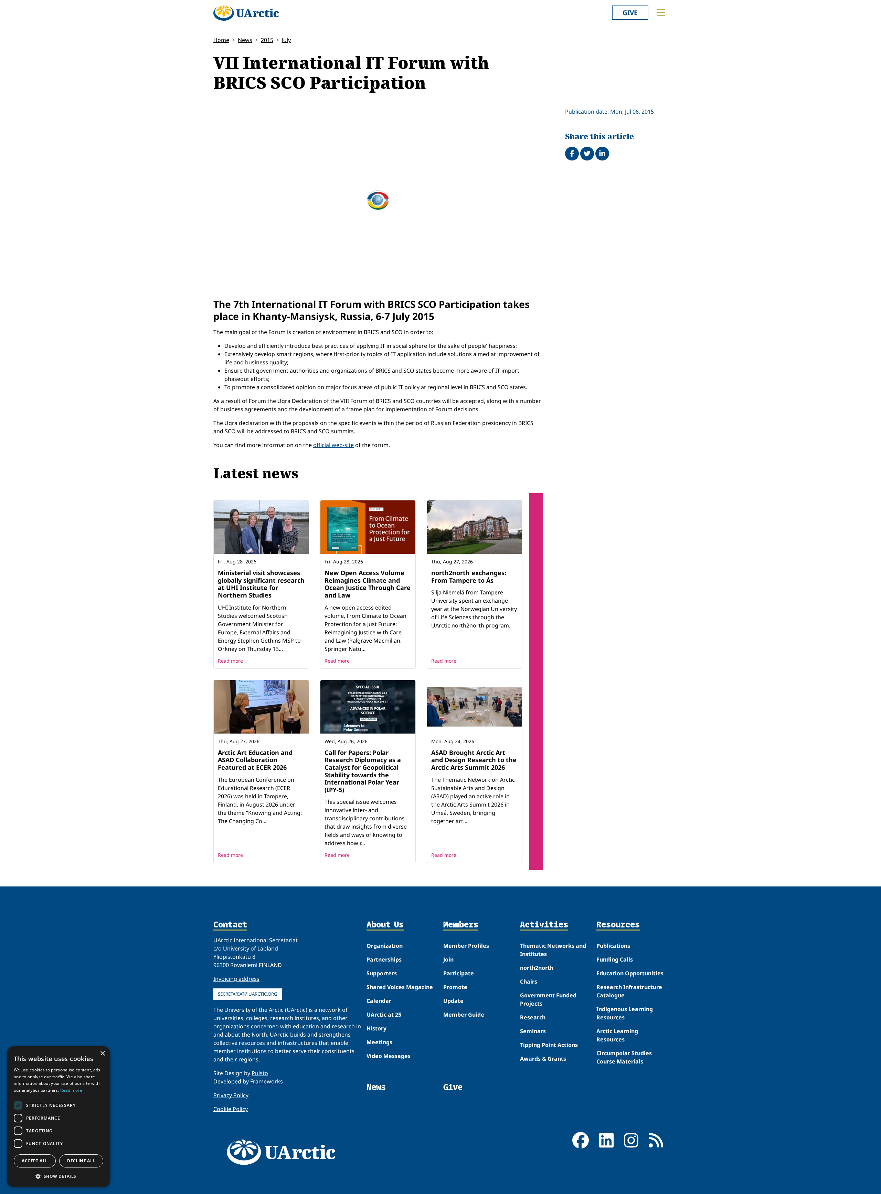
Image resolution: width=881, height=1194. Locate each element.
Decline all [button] (81, 1161)
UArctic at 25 (384, 1014)
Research (532, 1017)
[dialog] (58, 1116)
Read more (230, 660)
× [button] (102, 1053)
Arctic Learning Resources (617, 1035)
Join (448, 959)
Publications (613, 945)
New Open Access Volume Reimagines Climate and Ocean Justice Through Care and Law (368, 584)
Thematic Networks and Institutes (553, 950)
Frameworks (266, 1081)
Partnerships (384, 959)
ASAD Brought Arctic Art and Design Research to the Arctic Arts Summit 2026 (474, 759)
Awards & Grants (543, 1058)
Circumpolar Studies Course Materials (624, 1057)
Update (453, 1001)
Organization (385, 945)
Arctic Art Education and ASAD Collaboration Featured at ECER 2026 (255, 759)
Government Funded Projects (548, 999)
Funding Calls (614, 959)
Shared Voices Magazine (400, 987)
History (376, 1028)
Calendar (379, 1001)
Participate (458, 973)
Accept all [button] (34, 1161)
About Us (385, 925)
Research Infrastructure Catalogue (629, 991)
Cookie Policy (230, 1109)
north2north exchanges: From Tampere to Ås (468, 576)
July (286, 40)
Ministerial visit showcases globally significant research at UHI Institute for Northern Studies (261, 584)
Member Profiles (466, 945)
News (245, 40)
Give (630, 12)
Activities (544, 925)
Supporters (382, 973)
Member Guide (463, 1014)
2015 (267, 40)
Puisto (260, 1073)
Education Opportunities (630, 973)
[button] (58, 1176)
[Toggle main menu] (661, 12)
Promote (455, 987)
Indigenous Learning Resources (624, 1013)
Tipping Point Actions (549, 1045)
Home (221, 40)
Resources (618, 925)
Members (460, 925)
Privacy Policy (230, 1095)
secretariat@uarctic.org (247, 994)
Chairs (528, 981)
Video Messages (389, 1056)
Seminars (533, 1031)
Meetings (379, 1042)
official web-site (333, 445)
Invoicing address (236, 979)
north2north (536, 968)
